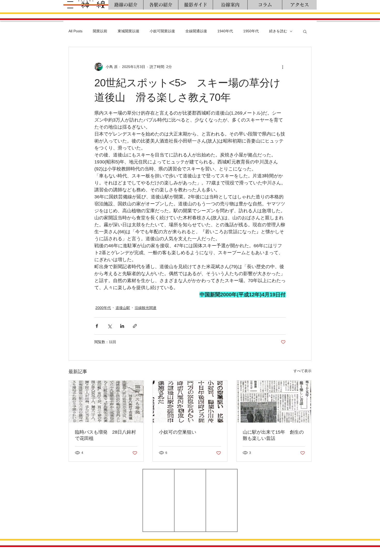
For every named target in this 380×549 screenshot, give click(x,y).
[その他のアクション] (282, 67)
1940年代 (225, 31)
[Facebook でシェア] (96, 326)
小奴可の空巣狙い (177, 432)
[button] (304, 31)
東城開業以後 (128, 31)
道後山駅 (123, 308)
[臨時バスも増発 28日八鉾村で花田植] (106, 402)
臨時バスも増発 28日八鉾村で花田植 (105, 435)
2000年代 (103, 308)
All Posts (75, 31)
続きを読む (278, 31)
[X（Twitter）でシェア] (109, 326)
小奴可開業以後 (162, 31)
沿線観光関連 (145, 308)
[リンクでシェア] (134, 326)
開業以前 (100, 31)
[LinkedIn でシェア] (122, 326)
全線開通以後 (196, 31)
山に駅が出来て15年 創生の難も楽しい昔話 (273, 435)
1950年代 (251, 31)
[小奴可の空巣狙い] (190, 402)
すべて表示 (302, 371)
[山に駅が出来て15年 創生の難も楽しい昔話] (274, 402)
